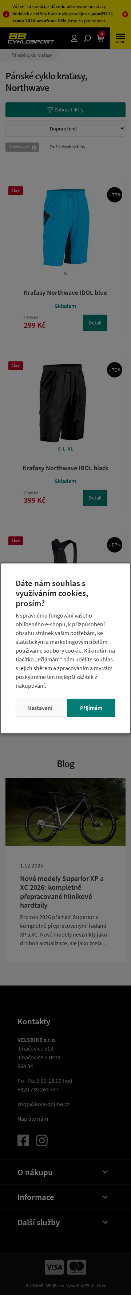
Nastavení (39, 707)
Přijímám (91, 707)
